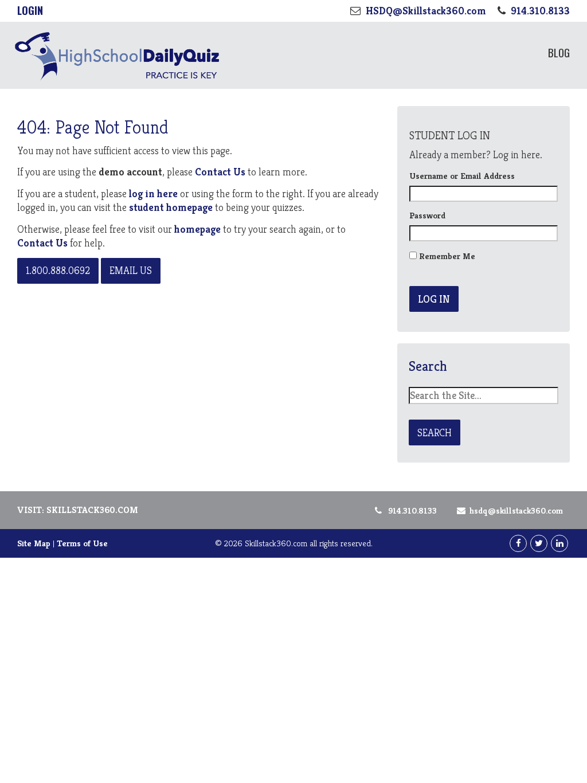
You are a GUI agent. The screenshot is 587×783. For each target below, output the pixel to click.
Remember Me (446, 255)
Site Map (33, 543)
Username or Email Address (462, 175)
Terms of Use (82, 543)
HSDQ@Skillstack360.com (516, 510)
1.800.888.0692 (58, 270)
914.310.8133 (412, 510)
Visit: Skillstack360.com (77, 510)
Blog (559, 52)
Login (30, 10)
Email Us (130, 270)
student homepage (171, 207)
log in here (154, 193)
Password (427, 215)
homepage (197, 229)
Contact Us (220, 171)
